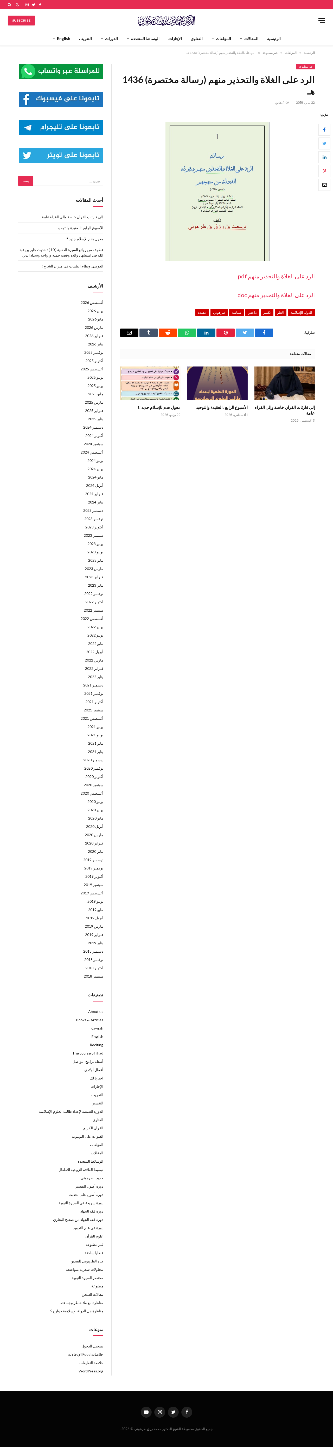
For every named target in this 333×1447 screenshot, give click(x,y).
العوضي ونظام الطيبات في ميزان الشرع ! (72, 266)
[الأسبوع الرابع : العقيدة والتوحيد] (217, 383)
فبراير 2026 (94, 335)
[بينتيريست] (324, 171)
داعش (252, 312)
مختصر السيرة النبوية (87, 1277)
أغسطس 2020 (92, 793)
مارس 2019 (94, 926)
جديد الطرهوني (92, 1178)
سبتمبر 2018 (93, 976)
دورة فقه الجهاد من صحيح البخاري (78, 1219)
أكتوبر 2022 (94, 602)
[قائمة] (321, 20)
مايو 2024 (95, 477)
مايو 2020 (95, 818)
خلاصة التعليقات (91, 1362)
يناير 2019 (95, 943)
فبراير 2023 (94, 577)
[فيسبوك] (324, 130)
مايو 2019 (95, 909)
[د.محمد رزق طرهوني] (166, 20)
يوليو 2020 (95, 801)
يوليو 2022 (95, 627)
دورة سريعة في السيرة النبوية (81, 1203)
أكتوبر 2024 (94, 435)
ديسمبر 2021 (93, 685)
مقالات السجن (92, 1294)
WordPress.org (91, 1371)
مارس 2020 (94, 835)
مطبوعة (97, 1286)
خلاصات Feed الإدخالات (85, 1354)
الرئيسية (274, 38)
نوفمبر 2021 (93, 693)
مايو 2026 (95, 319)
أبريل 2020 (94, 826)
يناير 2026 (95, 344)
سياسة (236, 312)
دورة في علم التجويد (88, 1228)
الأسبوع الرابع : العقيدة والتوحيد (222, 407)
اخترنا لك (96, 1078)
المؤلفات (223, 38)
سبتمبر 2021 (93, 710)
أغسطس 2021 (92, 718)
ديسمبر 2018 (93, 951)
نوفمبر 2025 (93, 352)
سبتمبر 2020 (93, 785)
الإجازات (175, 38)
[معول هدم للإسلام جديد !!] (150, 383)
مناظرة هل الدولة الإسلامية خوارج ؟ (76, 1311)
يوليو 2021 (95, 726)
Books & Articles (89, 1020)
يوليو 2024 (95, 460)
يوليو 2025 (95, 377)
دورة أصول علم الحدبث (86, 1194)
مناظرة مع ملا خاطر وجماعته (81, 1302)
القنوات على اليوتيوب (87, 1136)
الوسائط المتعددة (145, 38)
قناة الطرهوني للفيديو (87, 1261)
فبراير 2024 (94, 494)
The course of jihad (87, 1053)
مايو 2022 (95, 643)
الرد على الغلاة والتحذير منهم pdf (276, 276)
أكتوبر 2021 (94, 701)
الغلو (280, 312)
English (63, 38)
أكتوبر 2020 (94, 776)
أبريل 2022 (94, 652)
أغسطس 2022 (92, 618)
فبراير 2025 (94, 410)
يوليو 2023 (95, 543)
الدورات (111, 38)
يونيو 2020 (95, 810)
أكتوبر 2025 (94, 360)
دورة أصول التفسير (89, 1186)
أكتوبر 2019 (94, 876)
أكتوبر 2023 (94, 527)
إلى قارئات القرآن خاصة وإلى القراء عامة (285, 410)
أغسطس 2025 (92, 369)
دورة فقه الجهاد (91, 1211)
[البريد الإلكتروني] (324, 185)
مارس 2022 (94, 660)
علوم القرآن (94, 1236)
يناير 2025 (95, 419)
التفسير (97, 1103)
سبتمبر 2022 (93, 610)
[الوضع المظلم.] (17, 4)
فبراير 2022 (94, 668)
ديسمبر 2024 (93, 427)
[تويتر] (324, 143)
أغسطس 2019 (92, 893)
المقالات (251, 38)
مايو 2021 (95, 743)
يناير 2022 (95, 677)
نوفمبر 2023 (93, 518)
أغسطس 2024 (92, 452)
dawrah (97, 1028)
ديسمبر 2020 (93, 760)
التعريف (85, 38)
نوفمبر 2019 (93, 868)
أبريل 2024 (94, 485)
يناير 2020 (95, 851)
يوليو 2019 (95, 901)
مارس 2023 (94, 568)
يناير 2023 (95, 585)
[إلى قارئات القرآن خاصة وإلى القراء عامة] (284, 383)
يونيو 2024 (95, 469)
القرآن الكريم (93, 1128)
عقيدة (202, 312)
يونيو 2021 (95, 735)
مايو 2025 (95, 394)
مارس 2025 (94, 402)
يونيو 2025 (95, 385)
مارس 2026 (94, 327)
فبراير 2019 (94, 934)
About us (95, 1011)
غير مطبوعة (305, 66)
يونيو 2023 (95, 552)
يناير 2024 (95, 502)
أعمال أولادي (93, 1070)
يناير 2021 (95, 751)
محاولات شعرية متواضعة (84, 1269)
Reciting (96, 1045)
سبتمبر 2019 (93, 884)
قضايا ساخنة (94, 1252)
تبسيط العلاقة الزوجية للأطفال (81, 1169)
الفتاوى (197, 38)
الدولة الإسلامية (301, 312)
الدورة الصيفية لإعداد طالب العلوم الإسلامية (71, 1111)
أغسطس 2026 (92, 302)
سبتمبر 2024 (93, 444)
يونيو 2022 (95, 635)
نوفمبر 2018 (93, 959)
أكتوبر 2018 (94, 968)
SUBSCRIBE (21, 20)
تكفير (267, 312)
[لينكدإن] (324, 157)
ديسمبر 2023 (93, 510)
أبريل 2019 (94, 918)
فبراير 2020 (94, 843)
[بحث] (10, 4)
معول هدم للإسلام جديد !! (159, 407)
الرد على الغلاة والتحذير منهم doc (276, 294)
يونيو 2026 (95, 311)
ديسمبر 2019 (93, 859)
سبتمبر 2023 (93, 535)
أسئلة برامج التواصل (88, 1061)
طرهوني (219, 312)
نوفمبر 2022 (93, 593)
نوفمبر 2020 (93, 768)
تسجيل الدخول (92, 1346)
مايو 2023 (95, 560)
